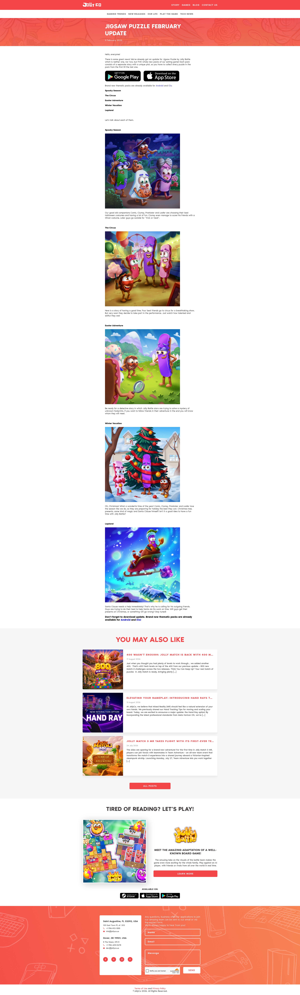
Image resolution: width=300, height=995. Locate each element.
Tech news (186, 14)
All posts (150, 786)
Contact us (209, 5)
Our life (153, 14)
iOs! (138, 619)
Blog (196, 5)
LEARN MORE (185, 873)
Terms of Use (141, 988)
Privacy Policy (158, 988)
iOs (170, 85)
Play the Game (169, 14)
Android (160, 85)
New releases (136, 14)
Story (175, 5)
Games (186, 5)
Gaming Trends (116, 14)
